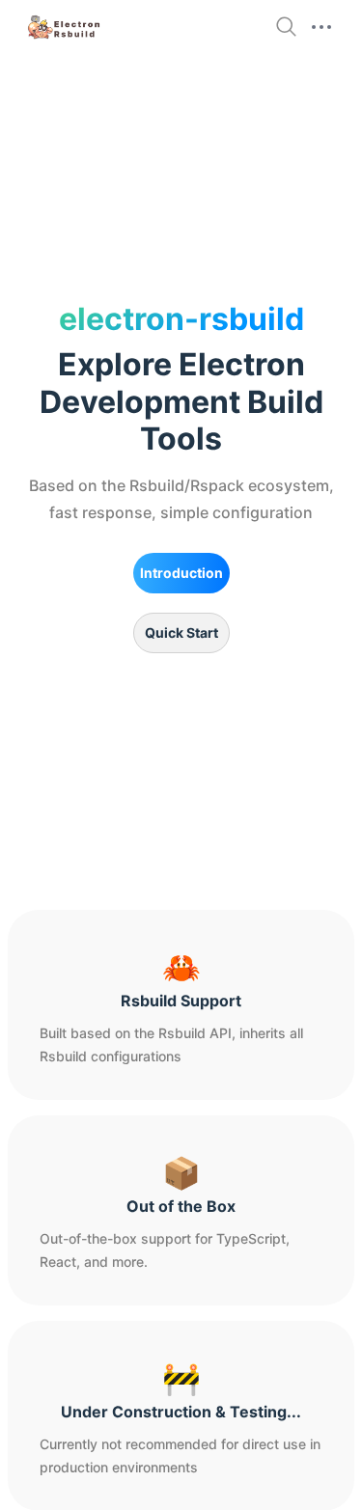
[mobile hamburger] (321, 27)
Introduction (181, 572)
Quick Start (181, 632)
